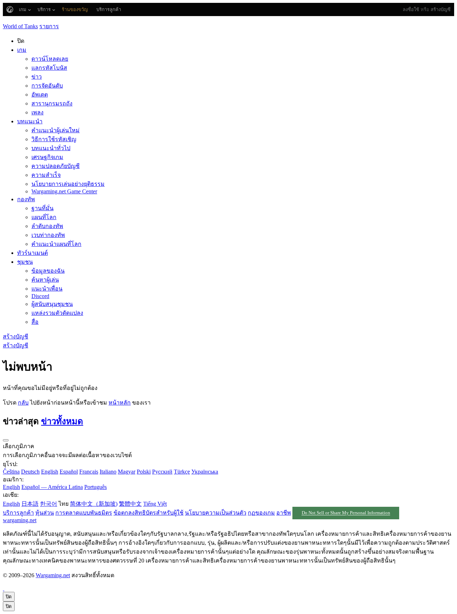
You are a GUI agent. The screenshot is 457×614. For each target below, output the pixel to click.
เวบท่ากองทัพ (48, 235)
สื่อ (35, 322)
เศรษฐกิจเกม (47, 157)
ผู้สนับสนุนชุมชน (52, 304)
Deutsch (30, 472)
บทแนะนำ (29, 121)
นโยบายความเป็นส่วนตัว (215, 513)
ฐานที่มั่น (42, 208)
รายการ (49, 26)
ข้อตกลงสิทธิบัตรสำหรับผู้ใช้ (149, 513)
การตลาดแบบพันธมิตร (83, 513)
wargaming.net (19, 520)
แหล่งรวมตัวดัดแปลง (57, 313)
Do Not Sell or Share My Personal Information (346, 513)
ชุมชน (25, 262)
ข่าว (36, 77)
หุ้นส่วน (44, 513)
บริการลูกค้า (18, 513)
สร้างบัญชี (441, 9)
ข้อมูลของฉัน (48, 271)
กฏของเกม (261, 513)
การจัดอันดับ (47, 86)
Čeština (11, 472)
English (49, 472)
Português (95, 487)
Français (88, 472)
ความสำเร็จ (46, 175)
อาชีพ (283, 513)
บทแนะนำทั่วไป (50, 148)
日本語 (30, 504)
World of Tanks (20, 26)
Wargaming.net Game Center (64, 191)
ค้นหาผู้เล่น (45, 280)
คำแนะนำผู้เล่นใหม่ (55, 130)
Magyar (126, 472)
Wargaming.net (53, 575)
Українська (204, 472)
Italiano (108, 472)
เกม (21, 50)
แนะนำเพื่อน (46, 289)
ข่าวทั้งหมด (62, 421)
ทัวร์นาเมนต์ (32, 253)
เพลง (37, 112)
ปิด (9, 596)
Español (69, 472)
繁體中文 (130, 504)
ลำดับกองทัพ (47, 226)
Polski (144, 472)
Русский (162, 472)
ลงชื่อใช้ (411, 9)
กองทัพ (26, 199)
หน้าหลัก (120, 403)
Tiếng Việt (155, 504)
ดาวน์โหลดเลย (49, 59)
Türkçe (182, 472)
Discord (40, 296)
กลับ (23, 403)
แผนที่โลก (43, 217)
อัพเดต (39, 94)
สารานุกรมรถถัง (51, 103)
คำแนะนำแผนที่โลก (56, 244)
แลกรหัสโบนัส (49, 68)
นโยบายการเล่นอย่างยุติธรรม (68, 184)
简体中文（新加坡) (93, 504)
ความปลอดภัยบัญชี (55, 166)
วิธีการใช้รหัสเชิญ (53, 139)
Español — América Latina (52, 487)
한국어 (48, 504)
